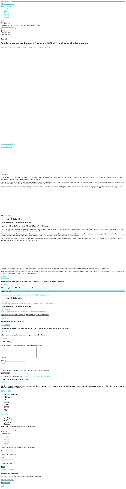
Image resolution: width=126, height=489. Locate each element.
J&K (5, 11)
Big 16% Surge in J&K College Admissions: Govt (16, 223)
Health (6, 16)
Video (6, 411)
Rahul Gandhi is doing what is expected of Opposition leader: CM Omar (24, 335)
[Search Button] (15, 430)
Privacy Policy (8, 419)
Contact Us (7, 422)
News (6, 404)
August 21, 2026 (5, 331)
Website (3, 367)
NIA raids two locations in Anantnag (12, 322)
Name (3, 360)
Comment (4, 357)
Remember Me (7, 463)
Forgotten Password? (7, 470)
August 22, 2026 (5, 301)
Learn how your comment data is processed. (38, 376)
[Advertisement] (52, 160)
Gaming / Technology (10, 394)
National (6, 14)
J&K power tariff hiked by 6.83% (11, 219)
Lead (5, 401)
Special (6, 12)
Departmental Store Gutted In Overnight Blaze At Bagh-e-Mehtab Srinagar (25, 226)
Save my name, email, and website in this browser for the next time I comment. (26, 370)
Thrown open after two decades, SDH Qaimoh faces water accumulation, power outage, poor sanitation (34, 328)
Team (5, 420)
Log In (2, 486)
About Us (7, 424)
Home (6, 8)
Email (3, 364)
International (7, 398)
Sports (6, 17)
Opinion (6, 406)
